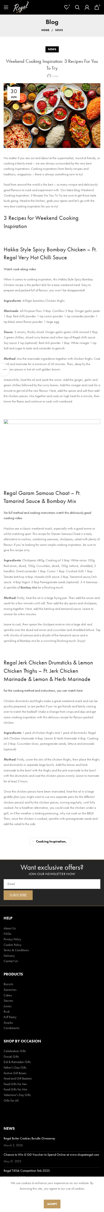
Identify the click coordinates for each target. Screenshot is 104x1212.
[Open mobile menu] (6, 7)
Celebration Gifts (15, 1051)
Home (45, 30)
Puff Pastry (10, 1017)
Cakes (8, 995)
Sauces (8, 1000)
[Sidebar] (5, 370)
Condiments (11, 1028)
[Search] (77, 7)
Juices (7, 1006)
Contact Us (11, 961)
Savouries (10, 989)
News (59, 30)
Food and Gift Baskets (18, 1078)
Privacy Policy (12, 939)
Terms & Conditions (16, 950)
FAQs (7, 933)
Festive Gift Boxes (15, 1073)
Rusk (7, 1011)
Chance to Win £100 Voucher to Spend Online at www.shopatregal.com (51, 1154)
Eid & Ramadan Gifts (17, 1062)
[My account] (87, 7)
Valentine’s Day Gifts (17, 1095)
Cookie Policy (12, 944)
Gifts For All (11, 1100)
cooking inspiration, (51, 841)
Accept (52, 1204)
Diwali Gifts (11, 1056)
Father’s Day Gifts (15, 1067)
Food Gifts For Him (15, 1089)
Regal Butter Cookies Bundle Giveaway (29, 1138)
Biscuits (8, 984)
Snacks (8, 1022)
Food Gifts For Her (15, 1084)
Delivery (9, 955)
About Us (10, 928)
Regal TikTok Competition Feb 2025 (27, 1170)
